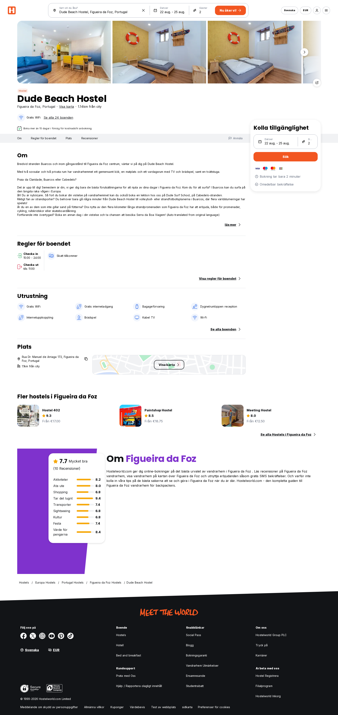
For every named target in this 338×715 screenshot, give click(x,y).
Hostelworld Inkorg (268, 696)
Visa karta (66, 107)
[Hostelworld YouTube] (52, 636)
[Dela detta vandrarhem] (317, 83)
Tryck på (262, 645)
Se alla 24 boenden (58, 117)
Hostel (23, 90)
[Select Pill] (317, 10)
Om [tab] (19, 138)
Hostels (121, 635)
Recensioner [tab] (89, 138)
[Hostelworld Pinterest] (61, 636)
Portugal (48, 107)
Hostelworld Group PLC (271, 635)
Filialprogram (264, 686)
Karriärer (261, 655)
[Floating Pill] (304, 52)
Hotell (120, 645)
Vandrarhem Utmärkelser (202, 665)
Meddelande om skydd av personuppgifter (49, 707)
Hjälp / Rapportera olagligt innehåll (139, 686)
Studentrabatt (195, 686)
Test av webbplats (163, 707)
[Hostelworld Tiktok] (70, 636)
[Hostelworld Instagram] (42, 636)
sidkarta (187, 707)
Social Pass (193, 635)
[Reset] (143, 10)
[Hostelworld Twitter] (33, 636)
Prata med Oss (126, 675)
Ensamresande (195, 675)
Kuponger (117, 707)
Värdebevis (137, 707)
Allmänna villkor (94, 707)
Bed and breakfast (128, 655)
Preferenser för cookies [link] (214, 707)
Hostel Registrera (267, 675)
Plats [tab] (69, 138)
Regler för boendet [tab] (43, 138)
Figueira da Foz (28, 107)
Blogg (190, 645)
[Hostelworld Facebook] (23, 636)
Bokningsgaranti (196, 655)
